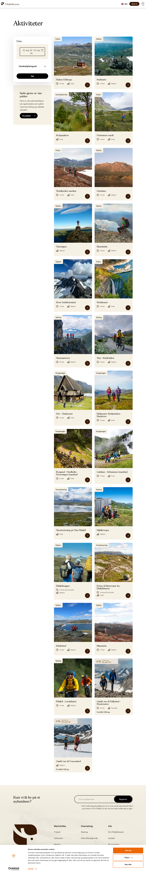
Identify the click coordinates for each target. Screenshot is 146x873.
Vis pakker (26, 115)
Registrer (123, 799)
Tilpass (127, 857)
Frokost (57, 832)
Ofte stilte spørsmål (89, 838)
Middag (57, 844)
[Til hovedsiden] (25, 834)
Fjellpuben (58, 838)
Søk (32, 76)
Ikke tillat (128, 864)
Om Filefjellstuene (116, 832)
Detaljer (31, 869)
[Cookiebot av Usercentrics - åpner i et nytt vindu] (13, 868)
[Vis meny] (142, 3)
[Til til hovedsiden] (10, 4)
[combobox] (124, 4)
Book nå (134, 4)
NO (126, 4)
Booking (84, 832)
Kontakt (111, 838)
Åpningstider (113, 844)
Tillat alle (128, 850)
